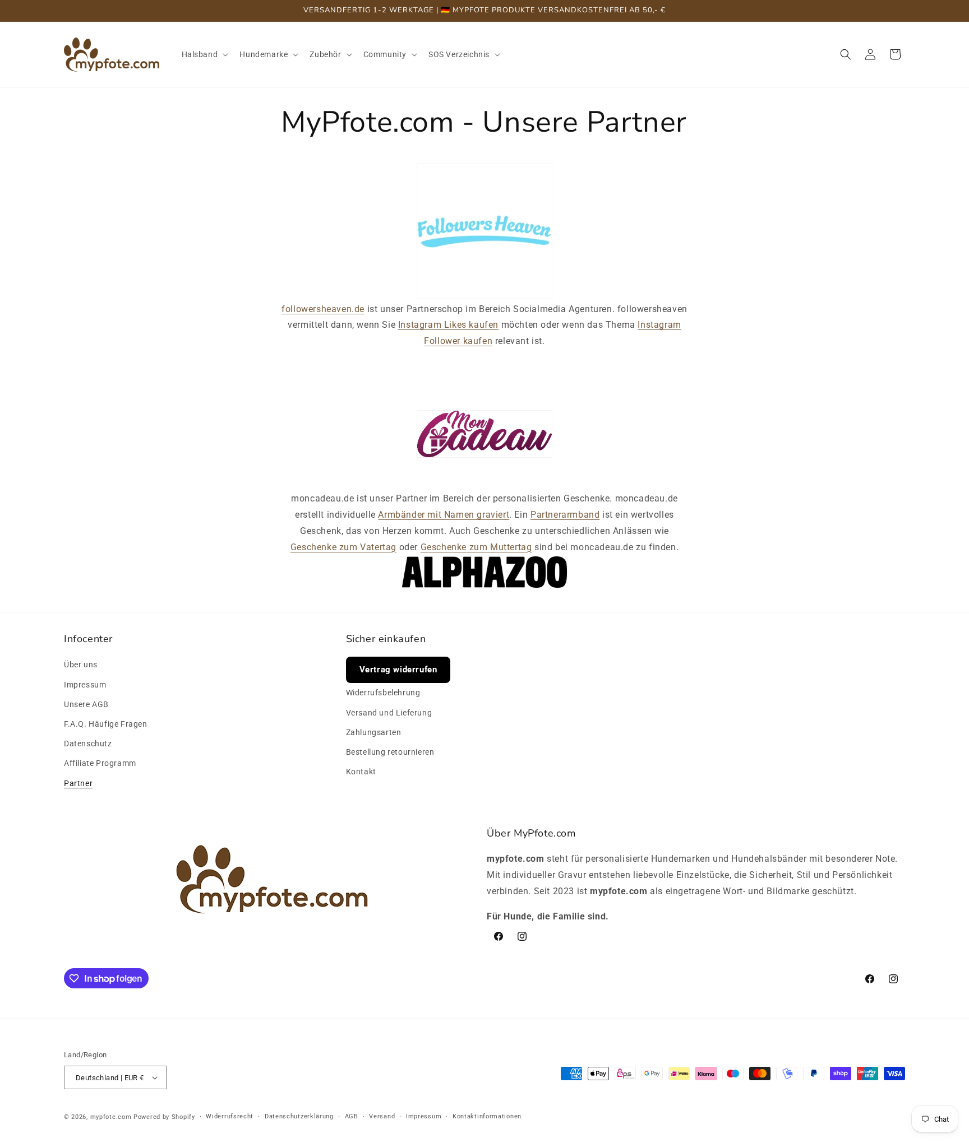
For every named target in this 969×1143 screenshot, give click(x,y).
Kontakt (361, 771)
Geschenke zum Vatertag (343, 547)
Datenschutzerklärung (299, 1116)
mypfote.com (111, 1117)
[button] (204, 54)
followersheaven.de (323, 309)
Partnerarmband (564, 514)
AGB (351, 1116)
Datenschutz (88, 743)
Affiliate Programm (100, 763)
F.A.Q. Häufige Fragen (105, 723)
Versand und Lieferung (389, 712)
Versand (382, 1116)
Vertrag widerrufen (398, 670)
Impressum (85, 684)
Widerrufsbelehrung (383, 693)
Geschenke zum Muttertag (476, 547)
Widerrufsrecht (229, 1116)
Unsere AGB (86, 704)
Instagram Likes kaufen (448, 324)
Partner (78, 783)
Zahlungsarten (374, 732)
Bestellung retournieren (390, 751)
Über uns (81, 665)
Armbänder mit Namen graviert (443, 514)
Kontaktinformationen (487, 1116)
